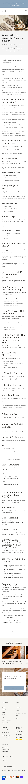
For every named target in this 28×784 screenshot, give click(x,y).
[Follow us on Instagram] (7, 756)
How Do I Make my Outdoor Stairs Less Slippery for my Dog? (13, 662)
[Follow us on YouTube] (3, 760)
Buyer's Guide (5, 722)
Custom (4, 712)
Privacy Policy (5, 729)
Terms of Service (6, 737)
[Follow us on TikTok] (7, 760)
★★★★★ (19, 739)
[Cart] (25, 11)
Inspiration (18, 707)
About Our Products (21, 713)
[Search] (5, 11)
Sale (3, 717)
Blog (17, 718)
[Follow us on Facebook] (3, 756)
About (17, 702)
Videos (17, 710)
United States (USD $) (7, 766)
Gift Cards (4, 714)
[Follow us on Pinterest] (10, 756)
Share (3, 633)
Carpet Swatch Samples (5, 708)
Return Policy (5, 732)
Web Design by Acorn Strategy (18, 770)
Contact (18, 705)
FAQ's (17, 715)
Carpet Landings (6, 705)
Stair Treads (5, 702)
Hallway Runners (6, 720)
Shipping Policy (6, 735)
